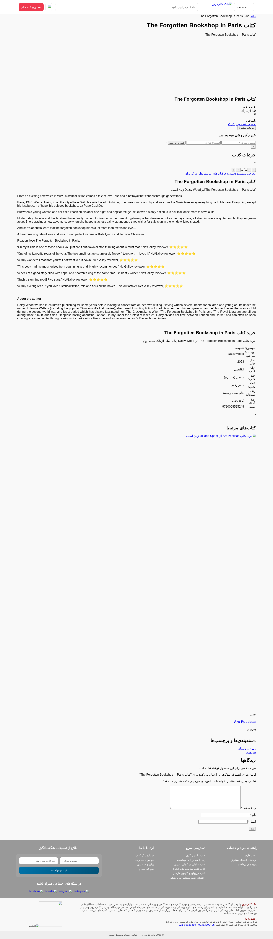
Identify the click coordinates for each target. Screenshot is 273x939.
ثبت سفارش (250, 855)
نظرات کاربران (194, 173)
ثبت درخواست (176, 142)
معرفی (251, 173)
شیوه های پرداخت (247, 864)
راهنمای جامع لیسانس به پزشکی (187, 877)
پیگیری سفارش (145, 864)
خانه (253, 16)
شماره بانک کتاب (144, 855)
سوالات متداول (145, 868)
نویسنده (241, 173)
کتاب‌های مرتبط (213, 173)
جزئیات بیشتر (246, 127)
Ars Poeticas (245, 722)
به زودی (251, 752)
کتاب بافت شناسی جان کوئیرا (189, 868)
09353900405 (206, 924)
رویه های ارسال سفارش (243, 859)
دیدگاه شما (248, 808)
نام (253, 814)
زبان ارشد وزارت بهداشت (191, 859)
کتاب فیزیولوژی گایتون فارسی (189, 873)
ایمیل (252, 821)
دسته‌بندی (230, 173)
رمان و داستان (247, 748)
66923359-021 (187, 924)
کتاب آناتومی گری (195, 855)
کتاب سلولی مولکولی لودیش (189, 864)
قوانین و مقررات (144, 859)
